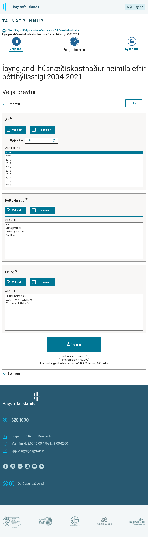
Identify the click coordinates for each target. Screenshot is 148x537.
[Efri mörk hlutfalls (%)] (74, 303)
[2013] (74, 181)
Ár (7, 120)
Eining (9, 272)
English (138, 7)
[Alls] (74, 224)
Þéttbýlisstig (15, 200)
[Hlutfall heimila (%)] (74, 296)
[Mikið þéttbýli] (74, 228)
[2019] (74, 160)
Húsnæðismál (40, 30)
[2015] (74, 174)
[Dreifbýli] (74, 235)
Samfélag (13, 30)
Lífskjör (26, 30)
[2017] (74, 167)
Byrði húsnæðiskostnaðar (65, 30)
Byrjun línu (16, 140)
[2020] (74, 156)
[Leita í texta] (54, 141)
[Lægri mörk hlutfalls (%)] (74, 299)
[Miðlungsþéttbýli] (74, 231)
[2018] (74, 163)
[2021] (74, 152)
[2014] (74, 178)
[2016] (74, 170)
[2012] (74, 185)
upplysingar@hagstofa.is (27, 451)
